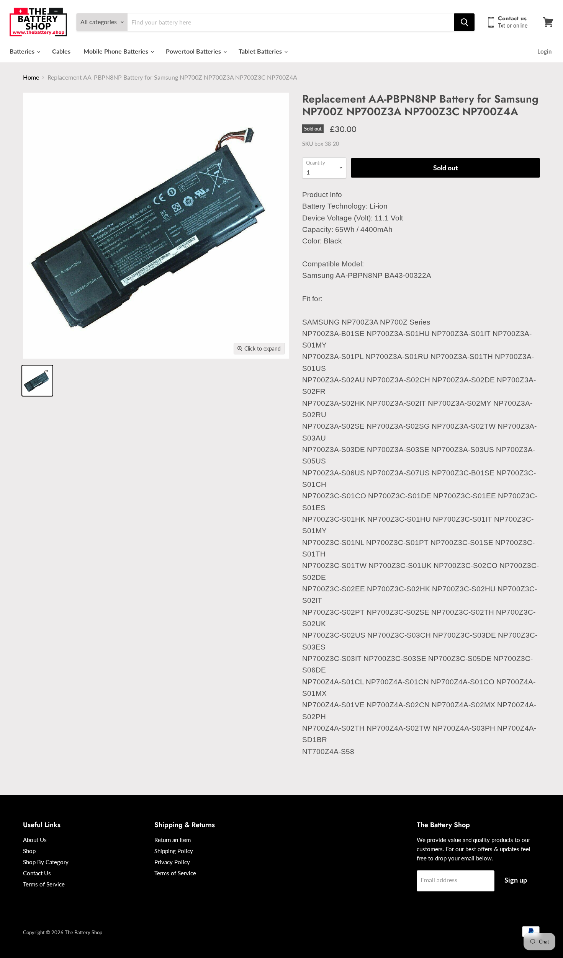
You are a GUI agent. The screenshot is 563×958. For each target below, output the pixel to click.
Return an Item (172, 839)
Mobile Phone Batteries (116, 51)
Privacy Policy (172, 861)
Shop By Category (46, 861)
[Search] (464, 22)
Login (544, 51)
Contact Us (37, 873)
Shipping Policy (173, 850)
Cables (61, 51)
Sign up (515, 880)
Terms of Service (44, 884)
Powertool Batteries (194, 51)
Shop (29, 850)
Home (31, 77)
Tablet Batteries (261, 51)
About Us (35, 839)
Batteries (23, 51)
